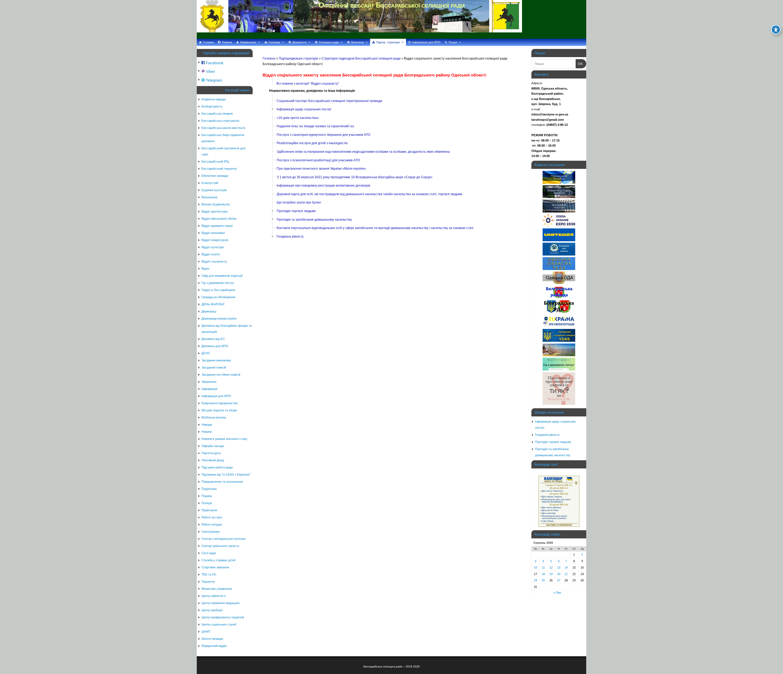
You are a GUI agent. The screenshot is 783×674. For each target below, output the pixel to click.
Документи (299, 42)
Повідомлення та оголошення (222, 481)
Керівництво (248, 42)
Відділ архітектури (214, 211)
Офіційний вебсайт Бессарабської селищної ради (391, 5)
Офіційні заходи (212, 446)
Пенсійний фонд (212, 460)
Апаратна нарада (213, 99)
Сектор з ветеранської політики (223, 538)
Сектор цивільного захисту (220, 546)
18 (543, 574)
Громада (274, 42)
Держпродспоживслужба (218, 318)
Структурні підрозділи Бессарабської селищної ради (361, 58)
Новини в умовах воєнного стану (224, 438)
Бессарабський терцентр (219, 168)
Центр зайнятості (213, 596)
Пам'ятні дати (211, 453)
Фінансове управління (216, 588)
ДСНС (205, 353)
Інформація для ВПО (426, 42)
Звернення (208, 381)
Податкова (209, 488)
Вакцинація (209, 197)
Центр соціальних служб (218, 624)
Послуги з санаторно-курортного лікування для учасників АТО (323, 134)
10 (535, 567)
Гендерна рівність (290, 236)
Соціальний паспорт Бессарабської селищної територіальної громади (329, 101)
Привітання (209, 510)
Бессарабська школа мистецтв (223, 127)
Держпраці (208, 311)
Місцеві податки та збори (219, 410)
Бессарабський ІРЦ (215, 161)
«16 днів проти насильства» (298, 118)
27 (558, 580)
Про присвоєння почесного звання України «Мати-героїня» (321, 168)
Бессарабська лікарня (217, 113)
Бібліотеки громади (214, 175)
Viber (210, 71)
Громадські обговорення (218, 297)
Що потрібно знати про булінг (299, 202)
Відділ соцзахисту (214, 261)
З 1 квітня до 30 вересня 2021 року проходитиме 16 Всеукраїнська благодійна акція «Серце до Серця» (354, 177)
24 (535, 580)
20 (558, 574)
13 (558, 567)
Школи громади (212, 638)
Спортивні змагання (215, 567)
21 (566, 574)
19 (551, 574)
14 (566, 567)
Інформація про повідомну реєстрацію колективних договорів (323, 185)
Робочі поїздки (211, 524)
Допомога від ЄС (213, 339)
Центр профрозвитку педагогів (222, 617)
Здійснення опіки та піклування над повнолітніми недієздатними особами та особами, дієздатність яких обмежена (363, 151)
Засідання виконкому (216, 360)
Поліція (206, 503)
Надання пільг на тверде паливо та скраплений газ (315, 126)
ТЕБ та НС (209, 574)
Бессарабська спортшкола (220, 120)
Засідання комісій (213, 367)
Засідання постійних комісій (220, 374)
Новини (227, 42)
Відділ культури (212, 247)
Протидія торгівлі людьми (296, 211)
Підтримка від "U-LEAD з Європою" (226, 474)
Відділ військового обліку (219, 218)
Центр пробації (211, 610)
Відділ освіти (210, 254)
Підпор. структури (388, 42)
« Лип (557, 592)
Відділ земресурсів (214, 240)
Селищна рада (329, 42)
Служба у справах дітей (218, 560)
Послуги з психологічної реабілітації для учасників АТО (318, 160)
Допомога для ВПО (214, 346)
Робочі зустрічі (211, 517)
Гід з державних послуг (217, 282)
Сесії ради (208, 553)
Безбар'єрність (211, 106)
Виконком (357, 42)
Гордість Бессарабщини (218, 290)
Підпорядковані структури (299, 58)
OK (579, 63)
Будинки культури (214, 190)
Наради (206, 424)
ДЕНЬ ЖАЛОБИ (212, 304)
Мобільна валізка (213, 417)
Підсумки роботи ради (217, 467)
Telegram (213, 80)
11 (543, 567)
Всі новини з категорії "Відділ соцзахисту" (307, 83)
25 (543, 580)
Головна (208, 42)
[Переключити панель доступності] (776, 29)
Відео (205, 268)
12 (551, 567)
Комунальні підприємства (219, 403)
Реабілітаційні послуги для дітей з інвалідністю (312, 143)
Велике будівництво (215, 204)
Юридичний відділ (214, 645)
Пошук (453, 42)
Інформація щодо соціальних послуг (304, 109)
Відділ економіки (213, 233)
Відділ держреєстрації (217, 225)
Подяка (206, 496)
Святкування (210, 531)
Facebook (214, 63)
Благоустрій (209, 183)
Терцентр (208, 581)
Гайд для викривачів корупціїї (222, 275)
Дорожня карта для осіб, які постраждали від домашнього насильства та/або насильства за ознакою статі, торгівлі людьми (369, 194)
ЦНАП (205, 631)
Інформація (209, 389)
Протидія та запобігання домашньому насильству (314, 219)
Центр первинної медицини (220, 603)
